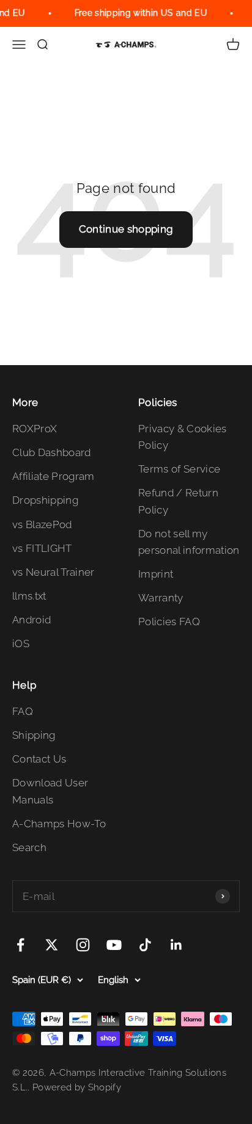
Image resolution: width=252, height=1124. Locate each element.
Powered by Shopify (76, 1087)
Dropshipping (45, 500)
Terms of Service (179, 469)
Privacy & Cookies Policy (182, 436)
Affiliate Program (53, 476)
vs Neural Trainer (53, 572)
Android (31, 620)
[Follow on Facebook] (20, 945)
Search (29, 847)
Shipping (34, 735)
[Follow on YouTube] (114, 945)
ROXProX (34, 428)
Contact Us (39, 759)
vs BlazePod (42, 524)
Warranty (160, 598)
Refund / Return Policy (178, 501)
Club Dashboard (51, 452)
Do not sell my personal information (189, 542)
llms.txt (29, 596)
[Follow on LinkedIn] (176, 945)
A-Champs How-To (59, 824)
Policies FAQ (169, 621)
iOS (20, 643)
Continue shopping (126, 229)
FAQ (22, 711)
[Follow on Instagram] (83, 945)
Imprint (155, 574)
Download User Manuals (50, 791)
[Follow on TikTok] (145, 945)
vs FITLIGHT (42, 548)
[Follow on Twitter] (51, 945)
